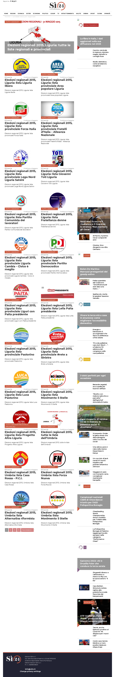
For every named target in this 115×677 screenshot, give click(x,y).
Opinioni (107, 13)
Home (6, 13)
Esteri (28, 13)
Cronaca (21, 13)
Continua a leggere (31, 77)
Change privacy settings (30, 671)
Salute (78, 13)
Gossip (52, 13)
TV (58, 13)
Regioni (12, 13)
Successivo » (27, 530)
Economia (36, 13)
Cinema (85, 13)
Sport (92, 13)
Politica (45, 13)
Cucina (99, 13)
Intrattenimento (67, 13)
